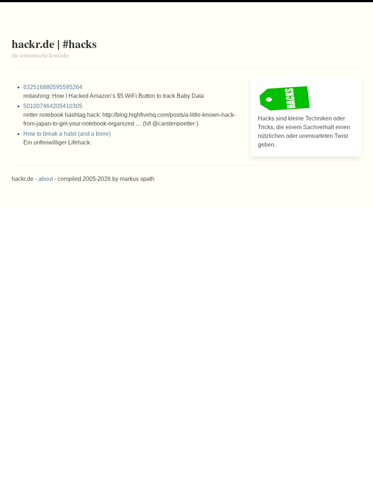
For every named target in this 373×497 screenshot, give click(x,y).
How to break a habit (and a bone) (67, 134)
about (45, 179)
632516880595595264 (52, 87)
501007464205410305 (52, 106)
